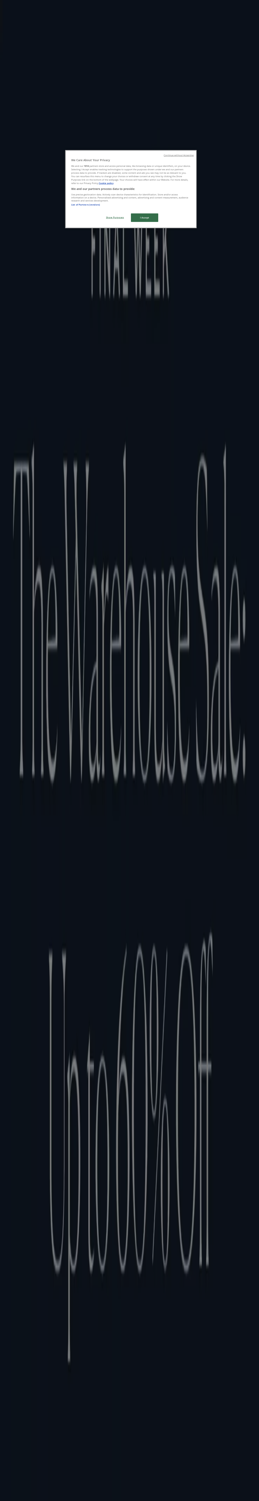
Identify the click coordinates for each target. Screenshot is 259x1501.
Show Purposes (115, 217)
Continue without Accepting (179, 155)
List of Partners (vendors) (85, 204)
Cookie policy (106, 183)
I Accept (144, 217)
